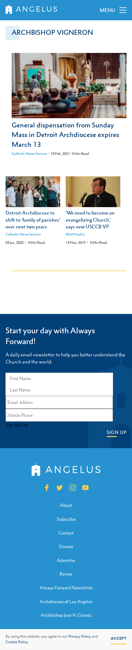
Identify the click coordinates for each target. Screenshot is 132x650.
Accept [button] (118, 638)
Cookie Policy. (17, 642)
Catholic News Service (29, 153)
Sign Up (116, 432)
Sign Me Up (17, 425)
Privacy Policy (79, 636)
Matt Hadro (75, 234)
